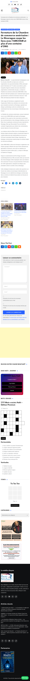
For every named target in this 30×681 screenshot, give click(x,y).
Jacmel (12, 390)
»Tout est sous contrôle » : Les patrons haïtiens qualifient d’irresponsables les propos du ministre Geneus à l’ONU (6, 213)
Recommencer (15, 505)
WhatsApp (25, 678)
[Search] (28, 10)
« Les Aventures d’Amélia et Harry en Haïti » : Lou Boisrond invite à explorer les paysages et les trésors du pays (15, 621)
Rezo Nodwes (5, 49)
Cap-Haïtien (12, 383)
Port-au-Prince (12, 387)
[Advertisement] (15, 343)
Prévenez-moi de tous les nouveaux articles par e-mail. (14, 306)
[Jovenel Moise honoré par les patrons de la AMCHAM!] (20, 206)
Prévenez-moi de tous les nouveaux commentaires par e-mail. (12, 299)
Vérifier (3, 438)
